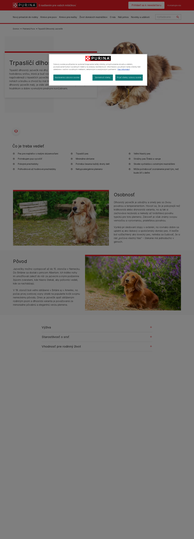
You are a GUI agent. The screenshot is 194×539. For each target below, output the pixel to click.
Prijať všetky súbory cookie (129, 77)
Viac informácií (123, 69)
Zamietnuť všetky (102, 77)
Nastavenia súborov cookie (67, 77)
